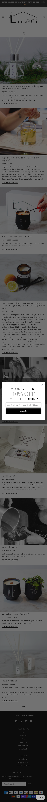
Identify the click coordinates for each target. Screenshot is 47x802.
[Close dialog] (42, 384)
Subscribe (23, 411)
